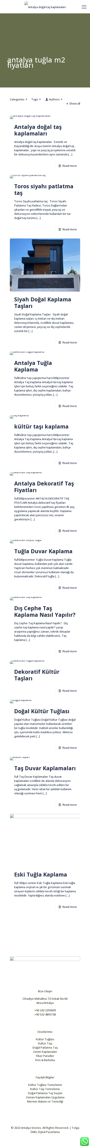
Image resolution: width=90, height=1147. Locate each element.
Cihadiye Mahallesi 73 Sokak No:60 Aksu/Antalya (45, 1001)
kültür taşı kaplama (41, 426)
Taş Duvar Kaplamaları (45, 768)
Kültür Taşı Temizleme (45, 1089)
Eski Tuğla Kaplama (40, 874)
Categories (17, 99)
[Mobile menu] (84, 6)
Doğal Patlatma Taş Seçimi (45, 1093)
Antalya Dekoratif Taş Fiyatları (44, 487)
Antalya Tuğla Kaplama (33, 366)
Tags (34, 99)
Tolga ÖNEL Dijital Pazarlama (54, 1130)
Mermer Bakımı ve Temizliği (45, 1101)
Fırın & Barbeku (45, 1060)
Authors (54, 99)
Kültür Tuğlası (45, 1039)
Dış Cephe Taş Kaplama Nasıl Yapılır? (44, 611)
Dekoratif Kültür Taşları (36, 675)
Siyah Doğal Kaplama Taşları (42, 302)
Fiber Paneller (45, 1056)
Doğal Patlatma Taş (45, 1047)
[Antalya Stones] (45, 6)
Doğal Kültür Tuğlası (41, 711)
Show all (74, 103)
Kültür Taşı (45, 1043)
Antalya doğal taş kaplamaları (38, 130)
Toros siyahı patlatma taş (43, 189)
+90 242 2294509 (45, 1010)
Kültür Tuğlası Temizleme (45, 1085)
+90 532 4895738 (45, 1014)
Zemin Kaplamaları (45, 1052)
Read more (69, 166)
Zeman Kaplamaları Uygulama (45, 1097)
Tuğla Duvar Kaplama (43, 551)
